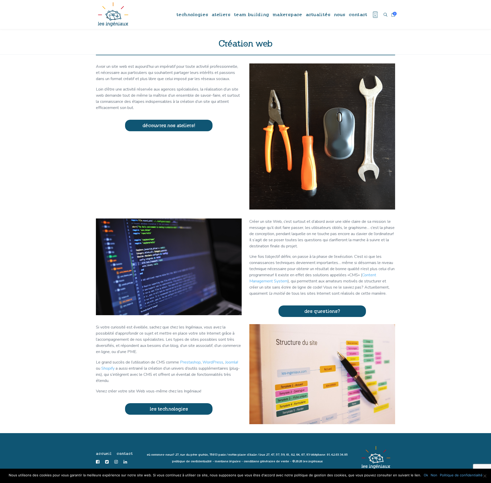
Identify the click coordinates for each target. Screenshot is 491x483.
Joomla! (231, 362)
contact (125, 453)
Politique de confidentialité (461, 475)
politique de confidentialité (192, 461)
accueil (103, 453)
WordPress (213, 362)
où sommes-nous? (160, 454)
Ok (426, 475)
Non (434, 475)
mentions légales (228, 461)
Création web (245, 43)
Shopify (108, 368)
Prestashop (190, 362)
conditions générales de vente (266, 461)
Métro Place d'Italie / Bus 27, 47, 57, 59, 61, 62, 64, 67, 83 (269, 454)
